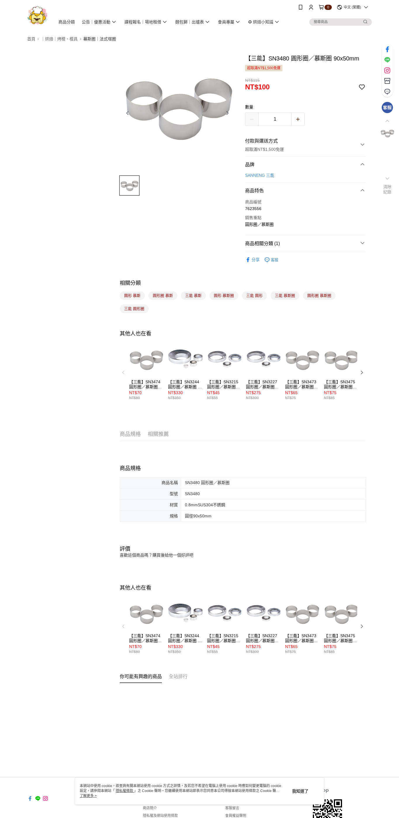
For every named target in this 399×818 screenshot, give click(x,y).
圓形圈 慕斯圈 (319, 295)
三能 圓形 (254, 295)
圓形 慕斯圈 (224, 295)
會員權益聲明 (235, 816)
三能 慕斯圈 (285, 295)
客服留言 (232, 808)
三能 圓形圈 (134, 308)
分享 (255, 259)
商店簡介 (150, 808)
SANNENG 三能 (259, 175)
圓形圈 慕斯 (163, 295)
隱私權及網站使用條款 (160, 816)
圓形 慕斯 (132, 295)
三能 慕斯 (193, 295)
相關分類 (130, 283)
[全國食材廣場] (37, 15)
